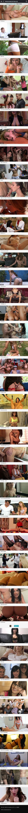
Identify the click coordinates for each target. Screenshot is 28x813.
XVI (11, 1)
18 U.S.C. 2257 (4, 807)
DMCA (18, 807)
